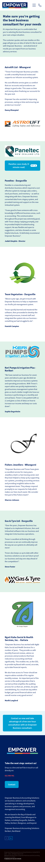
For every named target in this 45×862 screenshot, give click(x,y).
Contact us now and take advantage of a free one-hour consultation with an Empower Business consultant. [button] (22, 723)
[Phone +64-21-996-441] (40, 5)
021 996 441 (9, 775)
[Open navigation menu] (34, 5)
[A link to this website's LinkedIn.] (11, 838)
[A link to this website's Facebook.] (6, 838)
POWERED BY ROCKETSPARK (12, 859)
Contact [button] (11, 784)
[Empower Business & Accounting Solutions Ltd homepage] (16, 5)
